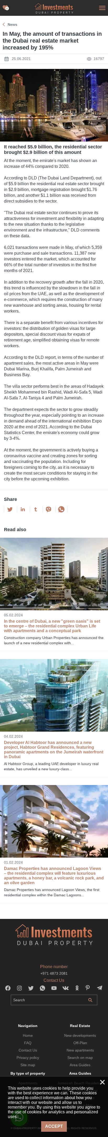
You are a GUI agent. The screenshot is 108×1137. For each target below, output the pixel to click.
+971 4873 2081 (54, 973)
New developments (80, 1035)
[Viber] (48, 509)
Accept (54, 1126)
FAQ (27, 1043)
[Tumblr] (36, 509)
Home (28, 1035)
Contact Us (28, 1050)
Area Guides (80, 1065)
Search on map (80, 1057)
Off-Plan (80, 1043)
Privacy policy (28, 1057)
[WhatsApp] (61, 509)
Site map (27, 1065)
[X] (10, 509)
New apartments (80, 1050)
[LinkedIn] (23, 509)
